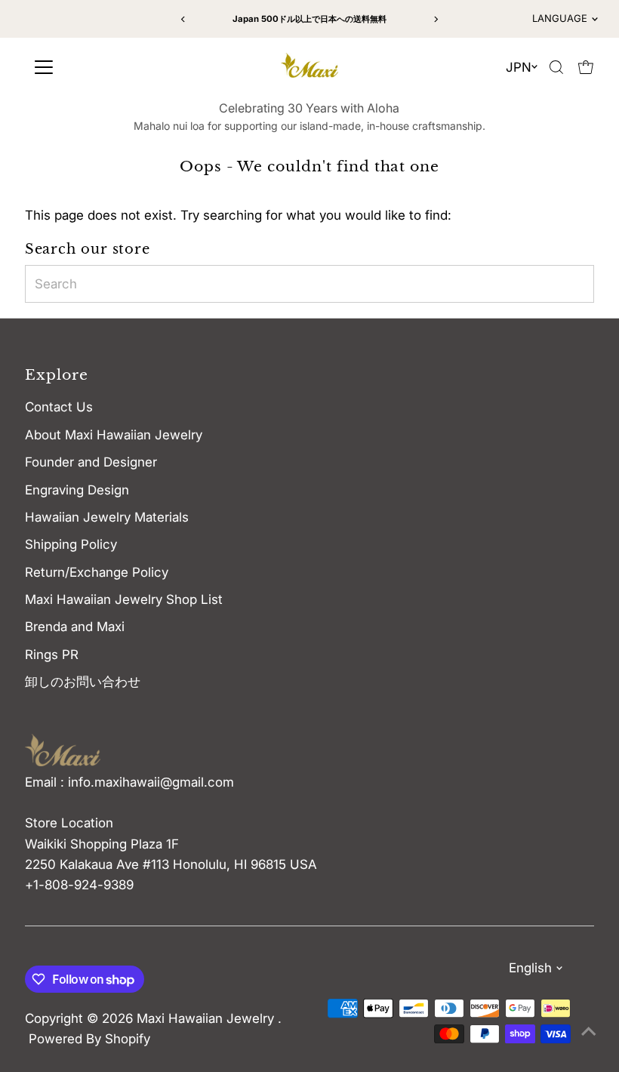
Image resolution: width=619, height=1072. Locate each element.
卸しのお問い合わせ (82, 681)
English (530, 967)
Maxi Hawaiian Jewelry (207, 1018)
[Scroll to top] (589, 1030)
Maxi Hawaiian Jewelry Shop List (124, 599)
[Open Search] (556, 67)
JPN (518, 67)
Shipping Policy (71, 544)
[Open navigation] (98, 67)
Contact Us (59, 406)
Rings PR (52, 654)
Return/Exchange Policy (96, 572)
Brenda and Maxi (75, 626)
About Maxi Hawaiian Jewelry (113, 434)
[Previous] (184, 19)
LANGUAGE (559, 18)
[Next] (435, 19)
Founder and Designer (91, 462)
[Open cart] (585, 67)
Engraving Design (77, 489)
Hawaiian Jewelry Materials (107, 517)
